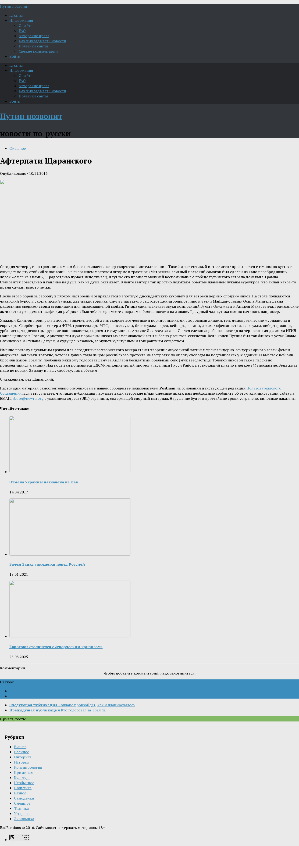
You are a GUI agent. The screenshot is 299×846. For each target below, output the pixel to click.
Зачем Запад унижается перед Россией (47, 564)
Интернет (22, 757)
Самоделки (24, 798)
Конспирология (28, 767)
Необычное (24, 782)
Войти (14, 56)
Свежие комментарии (38, 51)
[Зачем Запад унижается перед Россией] (70, 554)
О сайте (25, 25)
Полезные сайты (33, 46)
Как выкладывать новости (42, 40)
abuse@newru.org (27, 398)
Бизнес (20, 746)
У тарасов (23, 813)
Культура (22, 777)
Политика (23, 787)
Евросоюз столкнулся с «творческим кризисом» (56, 646)
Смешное (17, 148)
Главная (16, 15)
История (21, 762)
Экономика (24, 818)
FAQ (22, 30)
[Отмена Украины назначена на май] (70, 471)
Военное (21, 751)
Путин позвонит (14, 6)
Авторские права (34, 35)
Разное (20, 793)
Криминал (23, 772)
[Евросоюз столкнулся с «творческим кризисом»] (70, 636)
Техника (21, 808)
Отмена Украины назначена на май (43, 482)
